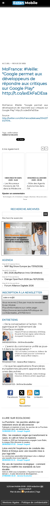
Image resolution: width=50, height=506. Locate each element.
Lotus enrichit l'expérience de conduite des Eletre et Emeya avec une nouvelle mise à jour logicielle (23, 451)
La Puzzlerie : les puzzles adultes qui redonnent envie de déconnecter (20, 423)
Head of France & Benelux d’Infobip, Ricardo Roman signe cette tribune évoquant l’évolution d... (30, 334)
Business (32, 197)
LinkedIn (38, 397)
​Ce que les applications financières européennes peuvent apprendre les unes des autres (23, 369)
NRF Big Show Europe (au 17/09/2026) (23, 266)
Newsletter (25, 406)
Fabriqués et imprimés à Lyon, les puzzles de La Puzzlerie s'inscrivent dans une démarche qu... (24, 428)
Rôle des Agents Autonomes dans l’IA (36, 185)
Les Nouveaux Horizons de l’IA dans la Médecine (12, 185)
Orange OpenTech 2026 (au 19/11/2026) (24, 279)
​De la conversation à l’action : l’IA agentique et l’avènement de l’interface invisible (22, 327)
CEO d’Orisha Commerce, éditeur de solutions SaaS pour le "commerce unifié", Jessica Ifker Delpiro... (31, 353)
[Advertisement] (25, 34)
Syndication (29, 492)
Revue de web (19, 63)
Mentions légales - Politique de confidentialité (25, 502)
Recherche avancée (12, 218)
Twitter (22, 397)
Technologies (7, 197)
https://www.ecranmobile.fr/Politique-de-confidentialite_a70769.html (22, 311)
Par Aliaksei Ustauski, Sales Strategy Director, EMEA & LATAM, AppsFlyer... (30, 375)
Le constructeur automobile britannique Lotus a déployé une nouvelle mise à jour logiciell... (23, 457)
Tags (38, 492)
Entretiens (18, 197)
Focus (25, 199)
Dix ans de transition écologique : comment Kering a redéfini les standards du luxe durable (23, 467)
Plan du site (15, 492)
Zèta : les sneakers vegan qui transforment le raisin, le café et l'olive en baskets (24, 436)
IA (13, 197)
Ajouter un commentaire (13, 193)
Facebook (12, 397)
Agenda (7, 260)
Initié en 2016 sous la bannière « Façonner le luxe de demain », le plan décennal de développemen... (22, 473)
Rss (28, 397)
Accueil (6, 63)
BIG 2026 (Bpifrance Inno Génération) (23, 272)
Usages (26, 197)
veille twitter (12, 133)
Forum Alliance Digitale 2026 (19, 285)
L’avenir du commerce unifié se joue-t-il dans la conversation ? (25, 347)
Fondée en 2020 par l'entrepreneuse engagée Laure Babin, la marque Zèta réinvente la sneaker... (24, 441)
